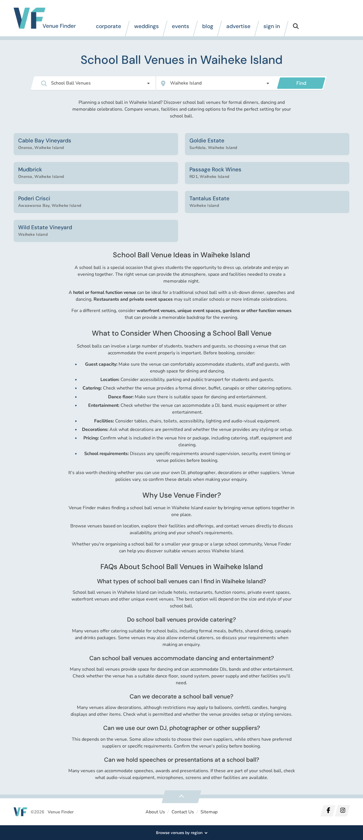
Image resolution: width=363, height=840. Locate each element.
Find (301, 83)
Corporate (108, 26)
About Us (155, 812)
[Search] (295, 28)
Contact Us (183, 812)
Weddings (146, 26)
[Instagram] (342, 810)
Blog (207, 26)
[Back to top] (181, 796)
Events (180, 26)
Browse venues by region (179, 832)
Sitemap (209, 812)
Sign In (271, 26)
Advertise (238, 26)
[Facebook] (328, 810)
